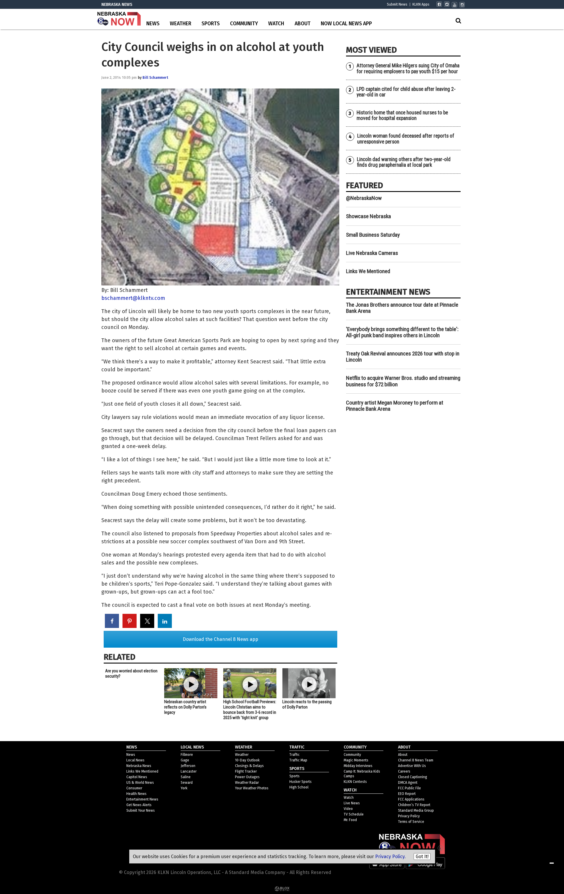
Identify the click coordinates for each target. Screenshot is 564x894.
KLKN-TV (119, 19)
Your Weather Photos (251, 788)
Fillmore (187, 755)
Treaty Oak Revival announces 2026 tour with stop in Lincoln (402, 356)
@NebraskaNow (364, 198)
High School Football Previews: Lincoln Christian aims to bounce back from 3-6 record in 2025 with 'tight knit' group (249, 709)
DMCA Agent (407, 783)
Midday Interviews (358, 766)
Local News (135, 760)
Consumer (134, 788)
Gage (185, 760)
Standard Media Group (416, 810)
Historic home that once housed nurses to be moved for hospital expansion (402, 115)
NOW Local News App (346, 24)
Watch (276, 24)
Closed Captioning (412, 777)
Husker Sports (300, 782)
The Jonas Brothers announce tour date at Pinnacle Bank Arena (402, 307)
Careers (404, 771)
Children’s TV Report (414, 805)
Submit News (397, 4)
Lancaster (189, 771)
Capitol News (136, 777)
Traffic (294, 755)
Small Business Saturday (373, 234)
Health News (136, 794)
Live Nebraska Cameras (372, 253)
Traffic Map (298, 760)
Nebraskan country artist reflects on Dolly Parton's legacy (185, 707)
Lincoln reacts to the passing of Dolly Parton (307, 704)
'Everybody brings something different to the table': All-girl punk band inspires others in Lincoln (402, 332)
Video (348, 809)
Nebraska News (138, 766)
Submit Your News (140, 810)
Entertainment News (142, 799)
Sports (211, 24)
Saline (186, 777)
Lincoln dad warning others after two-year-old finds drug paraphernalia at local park (404, 162)
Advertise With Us (412, 766)
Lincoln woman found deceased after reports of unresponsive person (405, 138)
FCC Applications (411, 799)
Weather (180, 24)
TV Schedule (354, 814)
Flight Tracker (246, 771)
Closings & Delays (249, 766)
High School (298, 787)
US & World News (140, 783)
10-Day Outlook (247, 760)
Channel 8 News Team (415, 760)
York (184, 788)
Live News (352, 803)
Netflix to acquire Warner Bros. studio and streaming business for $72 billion (403, 381)
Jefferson (188, 766)
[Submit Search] (458, 20)
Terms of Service (411, 822)
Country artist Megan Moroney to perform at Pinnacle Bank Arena (394, 405)
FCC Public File (409, 788)
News (153, 24)
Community (244, 24)
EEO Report (407, 794)
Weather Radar (247, 783)
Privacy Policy (409, 816)
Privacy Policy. (390, 856)
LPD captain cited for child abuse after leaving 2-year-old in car (406, 92)
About (302, 24)
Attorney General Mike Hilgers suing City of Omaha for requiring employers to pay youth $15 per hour (408, 68)
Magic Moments (356, 760)
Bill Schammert (155, 78)
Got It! (422, 856)
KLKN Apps (420, 4)
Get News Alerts (139, 805)
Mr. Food (350, 820)
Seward (187, 783)
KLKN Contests (355, 782)
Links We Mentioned (368, 271)
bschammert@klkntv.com (133, 298)
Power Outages (247, 777)
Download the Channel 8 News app (220, 639)
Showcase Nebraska (368, 216)
